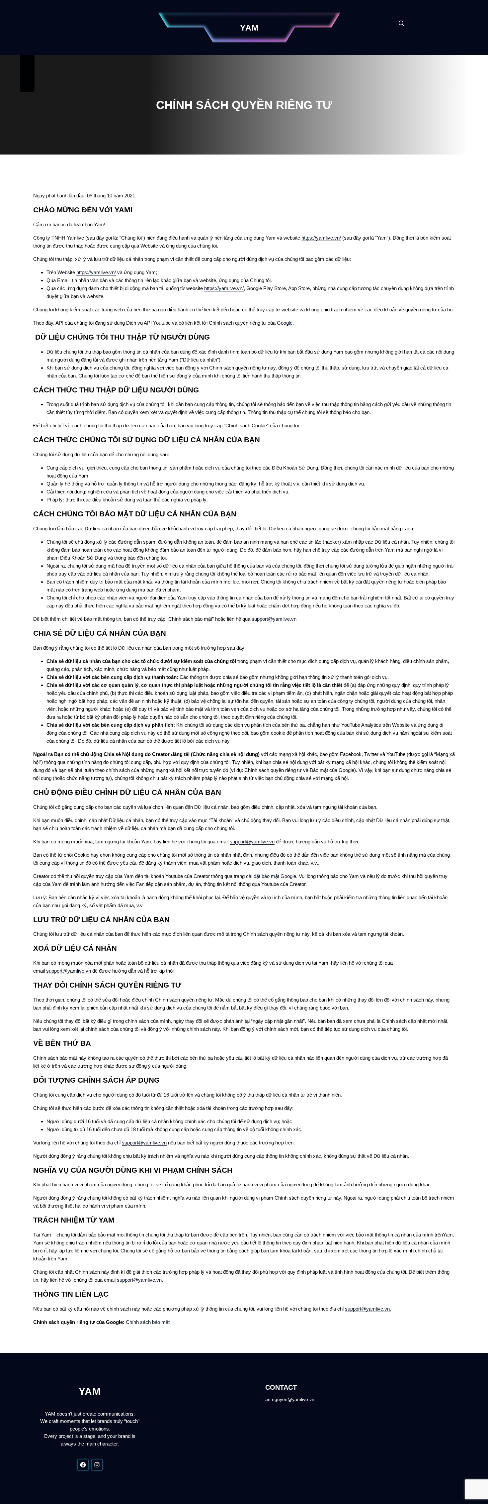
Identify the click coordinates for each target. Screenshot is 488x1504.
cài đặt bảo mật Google (271, 876)
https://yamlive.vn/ (321, 238)
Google (284, 323)
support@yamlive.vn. (140, 1280)
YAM (249, 27)
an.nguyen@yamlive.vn (289, 1399)
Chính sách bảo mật (148, 1322)
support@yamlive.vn (274, 619)
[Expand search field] (401, 23)
